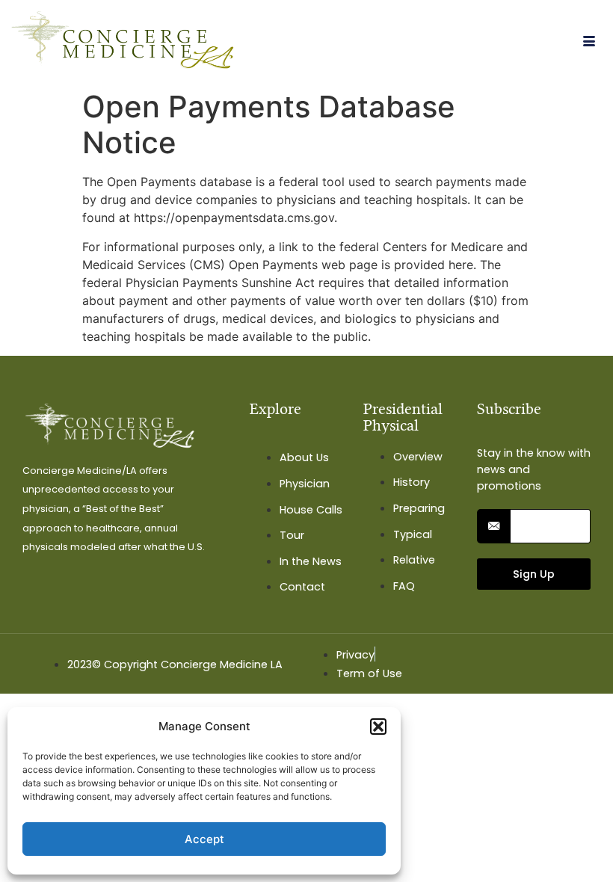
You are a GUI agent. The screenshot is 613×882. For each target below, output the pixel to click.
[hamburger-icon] (589, 42)
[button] (378, 726)
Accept (204, 839)
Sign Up (534, 574)
